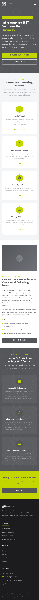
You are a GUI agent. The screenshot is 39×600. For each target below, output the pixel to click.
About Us (5, 558)
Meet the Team (19, 340)
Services (4, 554)
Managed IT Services (8, 539)
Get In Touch (19, 62)
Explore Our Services (19, 55)
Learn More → (19, 129)
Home (4, 551)
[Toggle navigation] (35, 3)
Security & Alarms (7, 535)
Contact (4, 561)
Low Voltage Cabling (8, 532)
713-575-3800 (9, 573)
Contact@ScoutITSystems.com (14, 577)
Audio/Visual (6, 528)
